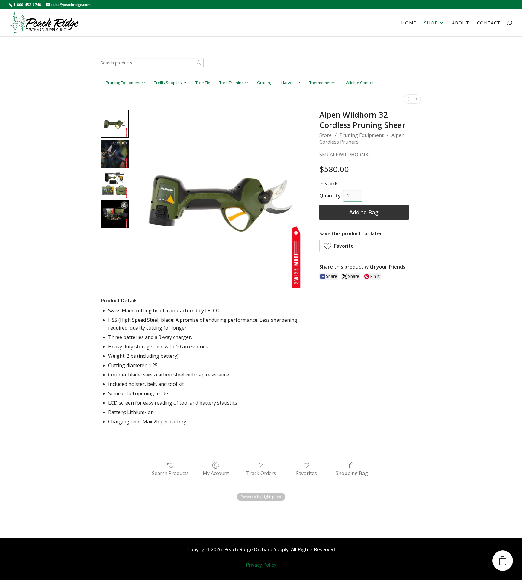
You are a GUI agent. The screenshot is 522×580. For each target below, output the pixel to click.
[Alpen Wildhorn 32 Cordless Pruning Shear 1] (115, 154)
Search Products (170, 473)
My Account (216, 473)
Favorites (306, 473)
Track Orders (261, 473)
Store (325, 135)
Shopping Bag (352, 473)
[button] (341, 246)
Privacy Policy (261, 565)
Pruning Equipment (362, 135)
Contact (488, 23)
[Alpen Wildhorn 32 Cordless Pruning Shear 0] (115, 124)
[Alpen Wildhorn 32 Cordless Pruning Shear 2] (115, 184)
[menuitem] (408, 99)
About (460, 23)
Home (408, 23)
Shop (431, 23)
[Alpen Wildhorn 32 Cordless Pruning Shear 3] (115, 214)
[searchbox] (151, 62)
